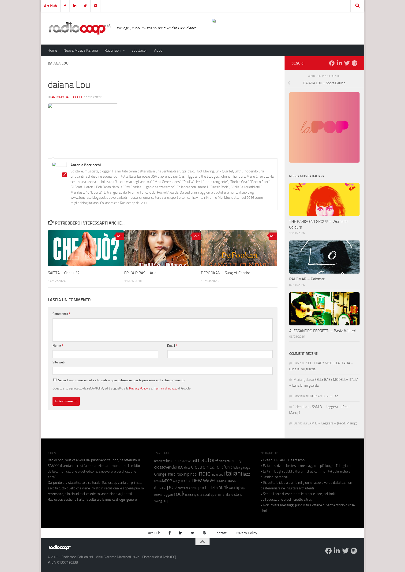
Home (52, 50)
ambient (159, 461)
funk (228, 467)
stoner (239, 494)
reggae (167, 494)
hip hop (190, 474)
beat (169, 461)
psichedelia (208, 487)
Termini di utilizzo (165, 388)
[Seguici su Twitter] (347, 63)
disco (187, 467)
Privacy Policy (138, 388)
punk (223, 487)
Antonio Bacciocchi (66, 97)
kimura (157, 481)
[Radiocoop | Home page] (80, 28)
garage (245, 467)
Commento (61, 314)
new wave (203, 480)
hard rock (176, 474)
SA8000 (53, 466)
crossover (162, 467)
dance (177, 467)
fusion (236, 467)
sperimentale (221, 494)
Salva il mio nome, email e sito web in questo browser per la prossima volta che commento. (121, 380)
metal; (186, 480)
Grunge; (160, 474)
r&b (231, 488)
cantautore (204, 460)
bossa (186, 461)
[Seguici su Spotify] (354, 63)
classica (224, 461)
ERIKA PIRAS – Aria (140, 273)
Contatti (220, 533)
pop (172, 487)
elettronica (202, 467)
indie (204, 473)
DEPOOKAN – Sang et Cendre (225, 273)
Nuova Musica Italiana (81, 50)
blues (178, 460)
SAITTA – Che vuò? (63, 273)
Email (172, 346)
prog (194, 488)
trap (166, 500)
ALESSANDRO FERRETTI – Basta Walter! (322, 330)
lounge (176, 481)
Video (158, 50)
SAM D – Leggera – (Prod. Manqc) (332, 423)
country (235, 461)
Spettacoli (139, 50)
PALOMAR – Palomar (307, 279)
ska (199, 495)
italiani (233, 473)
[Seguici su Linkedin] (339, 63)
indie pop (217, 475)
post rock (183, 488)
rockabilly (190, 494)
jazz (246, 474)
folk (219, 467)
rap (237, 487)
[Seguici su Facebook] (332, 63)
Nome (57, 346)
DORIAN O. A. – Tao (324, 396)
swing (158, 501)
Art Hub (50, 6)
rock (179, 493)
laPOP (167, 481)
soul (206, 494)
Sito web (58, 362)
